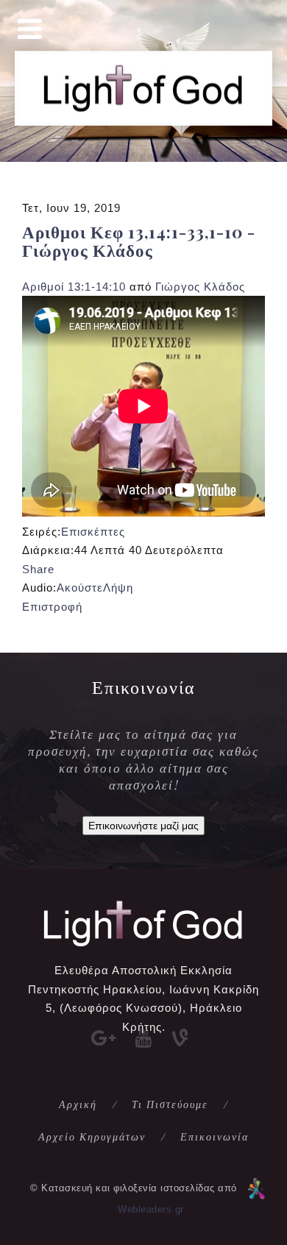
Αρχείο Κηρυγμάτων (92, 1136)
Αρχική (78, 1104)
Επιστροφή (52, 606)
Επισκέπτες (93, 531)
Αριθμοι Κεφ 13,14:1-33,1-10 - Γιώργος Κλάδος (138, 241)
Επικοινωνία (214, 1136)
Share (38, 569)
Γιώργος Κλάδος (200, 286)
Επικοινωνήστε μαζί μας (143, 825)
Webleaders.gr (151, 1209)
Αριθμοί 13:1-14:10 (74, 286)
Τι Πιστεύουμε (170, 1104)
